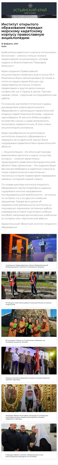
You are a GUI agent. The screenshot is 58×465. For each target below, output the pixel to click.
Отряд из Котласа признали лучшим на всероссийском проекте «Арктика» (28, 379)
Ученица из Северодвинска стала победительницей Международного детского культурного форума (27, 266)
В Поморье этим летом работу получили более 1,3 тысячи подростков (29, 303)
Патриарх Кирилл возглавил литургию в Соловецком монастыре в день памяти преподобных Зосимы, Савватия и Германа (27, 417)
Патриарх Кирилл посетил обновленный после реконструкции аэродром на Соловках (24, 456)
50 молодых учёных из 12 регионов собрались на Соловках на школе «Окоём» (25, 341)
